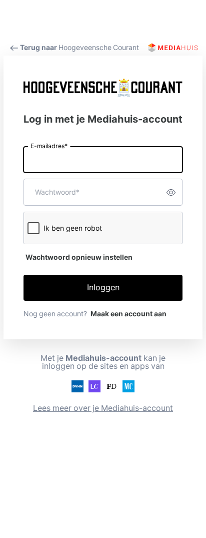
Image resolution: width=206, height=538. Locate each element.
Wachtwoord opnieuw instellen (79, 257)
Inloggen (103, 287)
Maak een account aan (128, 314)
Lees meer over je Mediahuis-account (103, 408)
